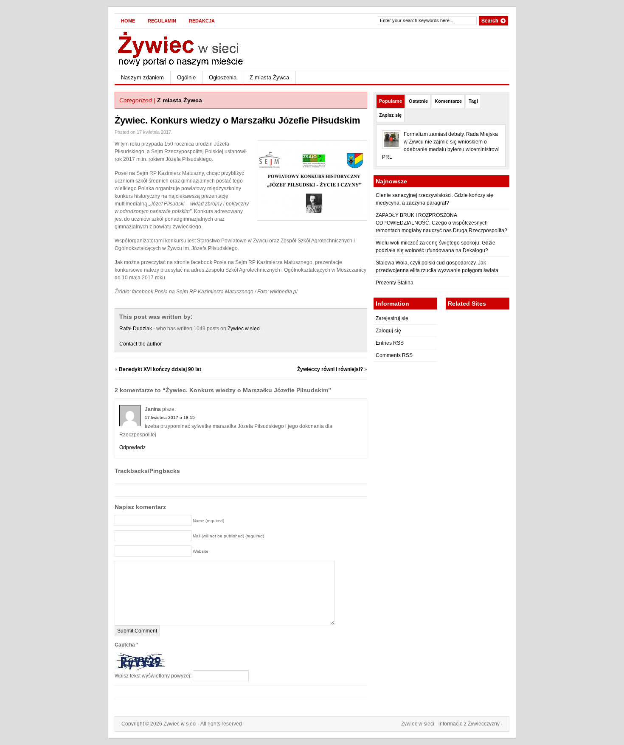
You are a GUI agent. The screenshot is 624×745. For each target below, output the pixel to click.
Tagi (473, 101)
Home (128, 20)
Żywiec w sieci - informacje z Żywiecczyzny (450, 724)
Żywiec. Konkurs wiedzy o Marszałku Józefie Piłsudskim (237, 120)
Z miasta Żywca (269, 77)
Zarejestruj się (392, 318)
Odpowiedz (132, 447)
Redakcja (202, 20)
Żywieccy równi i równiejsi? (330, 369)
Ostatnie (418, 101)
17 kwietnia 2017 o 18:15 (170, 417)
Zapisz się (390, 115)
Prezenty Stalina (394, 283)
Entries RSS (390, 343)
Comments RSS (394, 355)
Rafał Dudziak (135, 329)
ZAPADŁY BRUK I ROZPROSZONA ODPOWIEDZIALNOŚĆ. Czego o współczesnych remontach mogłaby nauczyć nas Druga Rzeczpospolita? (441, 222)
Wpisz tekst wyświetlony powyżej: (153, 676)
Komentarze (448, 101)
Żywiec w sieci (244, 329)
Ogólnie (186, 77)
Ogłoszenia (222, 77)
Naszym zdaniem (142, 77)
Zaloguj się (388, 331)
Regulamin (162, 20)
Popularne (390, 101)
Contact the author (140, 344)
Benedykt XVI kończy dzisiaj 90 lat (160, 369)
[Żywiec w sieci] (197, 48)
